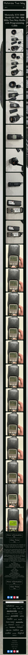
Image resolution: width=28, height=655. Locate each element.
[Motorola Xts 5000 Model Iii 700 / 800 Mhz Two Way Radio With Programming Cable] (14, 40)
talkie (22, 616)
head (10, 608)
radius (21, 606)
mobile (14, 633)
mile (23, 608)
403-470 (20, 611)
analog (14, 608)
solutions (22, 625)
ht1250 (20, 619)
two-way (10, 622)
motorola (12, 611)
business (12, 627)
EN (13, 648)
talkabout (10, 606)
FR (15, 648)
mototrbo (19, 622)
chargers (17, 606)
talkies (7, 608)
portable (14, 616)
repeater (17, 625)
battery (14, 635)
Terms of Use (14, 646)
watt (18, 608)
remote (8, 613)
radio (9, 618)
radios (16, 630)
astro (21, 630)
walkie (8, 633)
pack (15, 619)
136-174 (8, 630)
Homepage (14, 640)
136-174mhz (14, 613)
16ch (6, 625)
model (21, 613)
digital (21, 633)
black (7, 627)
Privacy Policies (14, 644)
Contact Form (14, 642)
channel (11, 625)
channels (7, 616)
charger (20, 627)
